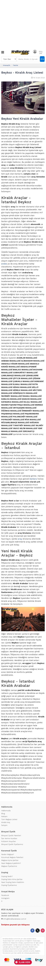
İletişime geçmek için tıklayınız (15, 925)
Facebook (5, 895)
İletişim (4, 825)
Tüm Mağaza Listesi (9, 819)
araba (4, 264)
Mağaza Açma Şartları (9, 860)
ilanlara (33, 479)
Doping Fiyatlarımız (9, 885)
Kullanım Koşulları (8, 841)
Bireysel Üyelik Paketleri (11, 835)
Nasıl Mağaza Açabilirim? (11, 863)
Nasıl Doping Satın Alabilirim (12, 882)
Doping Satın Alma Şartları (11, 879)
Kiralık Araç (5, 822)
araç (20, 539)
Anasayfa (6, 65)
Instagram (5, 898)
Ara (42, 59)
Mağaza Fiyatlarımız (9, 866)
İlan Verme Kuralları (9, 838)
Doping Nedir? (7, 876)
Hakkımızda (5, 811)
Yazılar (15, 65)
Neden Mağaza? (7, 854)
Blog (3, 814)
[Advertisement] (23, 24)
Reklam (4, 816)
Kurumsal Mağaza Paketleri (12, 857)
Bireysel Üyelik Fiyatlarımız (12, 844)
